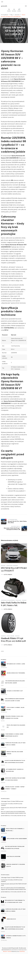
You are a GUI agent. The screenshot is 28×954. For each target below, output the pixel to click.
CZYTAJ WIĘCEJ (8, 574)
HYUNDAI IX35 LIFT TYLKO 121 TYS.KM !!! (14, 569)
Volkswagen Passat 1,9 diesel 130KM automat (12, 801)
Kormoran (13, 22)
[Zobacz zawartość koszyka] (18, 10)
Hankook (3, 635)
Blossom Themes (7, 951)
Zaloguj (14, 10)
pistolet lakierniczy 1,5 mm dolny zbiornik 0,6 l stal (13, 815)
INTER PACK (18, 600)
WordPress (22, 951)
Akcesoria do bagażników (8, 600)
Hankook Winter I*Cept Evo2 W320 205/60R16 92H (13, 639)
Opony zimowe (10, 635)
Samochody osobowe (12, 565)
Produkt (23, 24)
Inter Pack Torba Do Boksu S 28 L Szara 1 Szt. (13, 604)
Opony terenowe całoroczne (11, 24)
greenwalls (4, 6)
